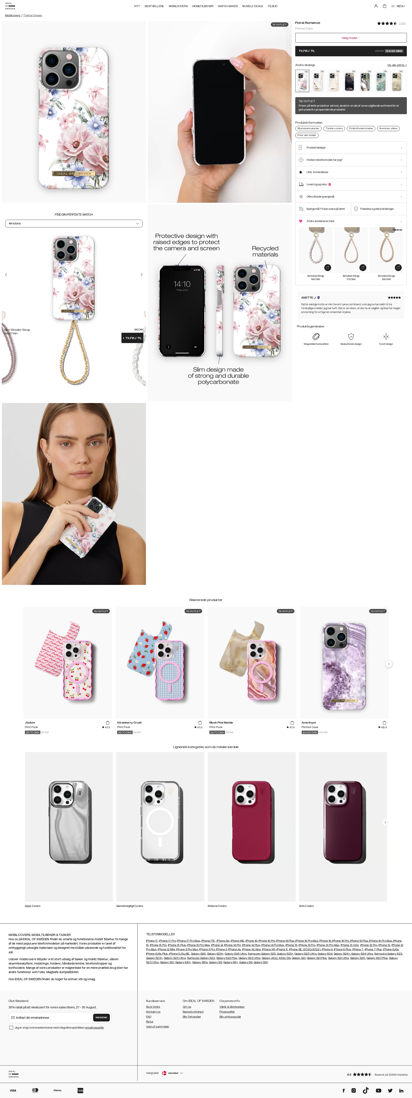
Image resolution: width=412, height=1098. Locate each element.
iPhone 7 (357, 949)
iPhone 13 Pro (306, 945)
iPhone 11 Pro (207, 949)
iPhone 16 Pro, (267, 940)
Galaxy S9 (215, 962)
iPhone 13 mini (349, 945)
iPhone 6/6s (391, 949)
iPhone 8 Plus (342, 949)
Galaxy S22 (207, 958)
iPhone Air (222, 940)
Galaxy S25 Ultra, (306, 953)
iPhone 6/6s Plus (157, 953)
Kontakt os (153, 1011)
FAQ (148, 1016)
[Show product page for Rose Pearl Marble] (334, 81)
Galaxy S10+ (183, 962)
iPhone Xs (234, 949)
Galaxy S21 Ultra (338, 958)
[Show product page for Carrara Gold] (318, 81)
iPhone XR (268, 949)
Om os (187, 1006)
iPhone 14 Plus (251, 945)
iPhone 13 (291, 945)
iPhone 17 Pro (167, 940)
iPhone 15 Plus (177, 945)
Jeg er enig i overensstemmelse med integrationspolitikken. (59, 1027)
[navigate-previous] (388, 664)
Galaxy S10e (200, 962)
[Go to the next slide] (141, 274)
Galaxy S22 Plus (226, 958)
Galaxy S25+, (285, 953)
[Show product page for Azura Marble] (381, 81)
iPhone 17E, (208, 940)
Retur (149, 1021)
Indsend (101, 1018)
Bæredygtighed (193, 1011)
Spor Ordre (153, 1006)
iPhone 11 (221, 949)
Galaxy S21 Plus (317, 958)
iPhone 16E (237, 940)
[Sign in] (376, 6)
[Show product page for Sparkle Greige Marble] (397, 81)
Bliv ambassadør (230, 1016)
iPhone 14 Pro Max (272, 945)
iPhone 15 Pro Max (198, 945)
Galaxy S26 (198, 953)
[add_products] (327, 267)
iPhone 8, (327, 949)
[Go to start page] (10, 6)
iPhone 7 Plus (373, 949)
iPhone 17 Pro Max (188, 940)
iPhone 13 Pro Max (328, 945)
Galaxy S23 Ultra (175, 958)
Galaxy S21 (299, 958)
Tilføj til (132, 338)
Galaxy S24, (325, 953)
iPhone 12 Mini (166, 949)
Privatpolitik (227, 1011)
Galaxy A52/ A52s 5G (276, 958)
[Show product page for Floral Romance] (302, 81)
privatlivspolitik (94, 1027)
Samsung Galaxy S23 (388, 953)
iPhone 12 (384, 945)
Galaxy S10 (167, 962)
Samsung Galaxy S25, (262, 953)
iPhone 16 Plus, (285, 940)
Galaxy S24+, (342, 953)
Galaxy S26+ (215, 953)
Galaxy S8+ (261, 962)
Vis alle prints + (397, 65)
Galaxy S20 (357, 958)
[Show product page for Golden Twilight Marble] (349, 81)
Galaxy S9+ (230, 962)
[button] (375, 1074)
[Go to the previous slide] (6, 274)
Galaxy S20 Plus (377, 958)
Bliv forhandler (192, 1016)
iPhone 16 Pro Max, (307, 940)
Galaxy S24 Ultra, (361, 953)
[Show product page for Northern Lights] (365, 81)
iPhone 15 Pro (158, 945)
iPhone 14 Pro (232, 945)
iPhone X (282, 949)
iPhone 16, (251, 940)
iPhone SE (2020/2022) (304, 949)
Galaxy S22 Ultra (250, 958)
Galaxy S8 (245, 962)
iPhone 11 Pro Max (187, 949)
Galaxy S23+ (154, 958)
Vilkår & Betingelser (232, 1006)
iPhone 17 (152, 940)
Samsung (193, 958)
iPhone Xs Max (251, 949)
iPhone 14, (217, 945)
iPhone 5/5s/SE (179, 953)
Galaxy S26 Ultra (236, 953)
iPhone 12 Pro (368, 945)
